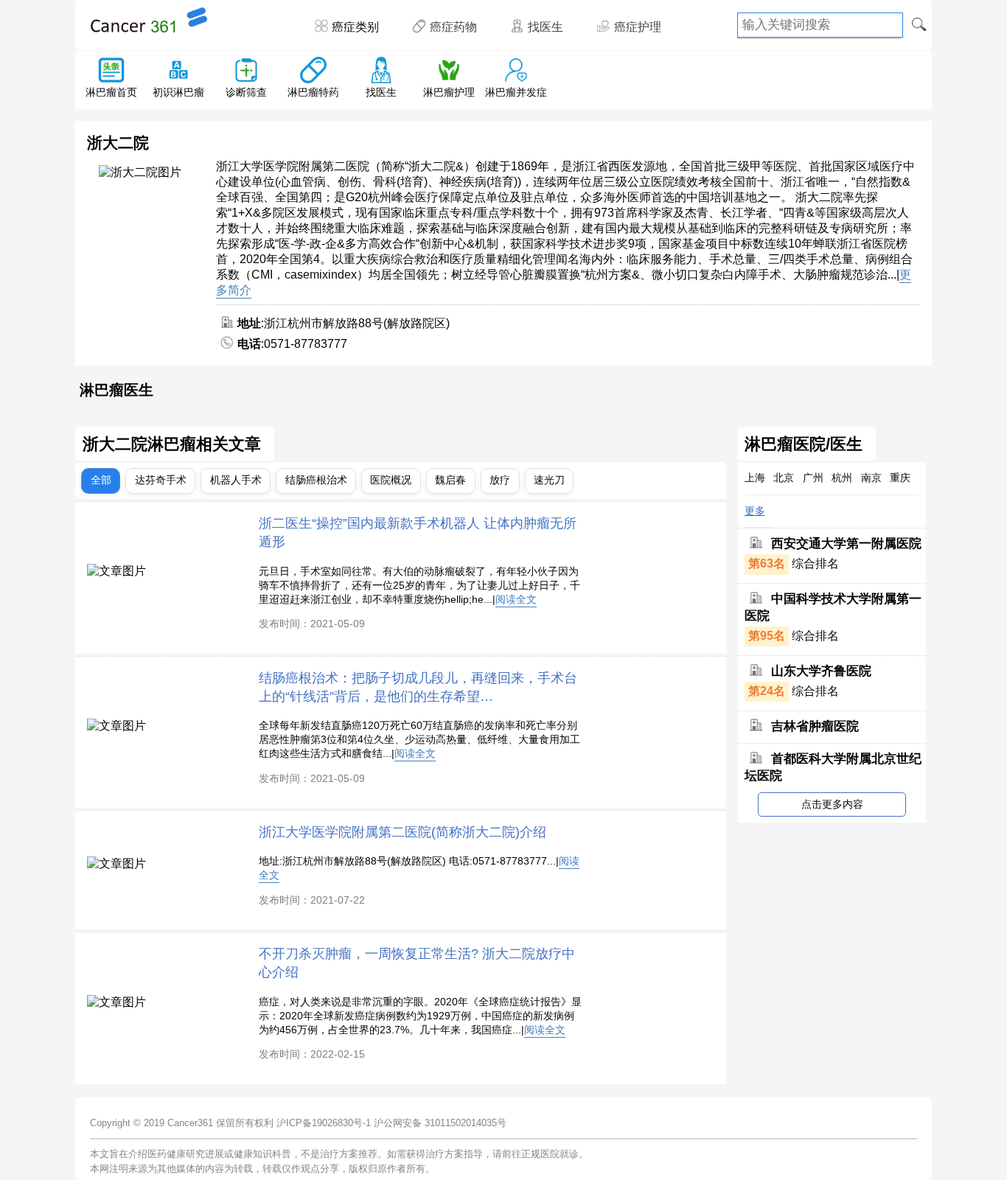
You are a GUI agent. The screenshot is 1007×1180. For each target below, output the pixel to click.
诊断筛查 (246, 92)
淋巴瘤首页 (111, 92)
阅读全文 (516, 599)
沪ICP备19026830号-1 (323, 1122)
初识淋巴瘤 (178, 92)
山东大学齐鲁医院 (821, 671)
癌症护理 (637, 27)
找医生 (545, 27)
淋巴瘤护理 (449, 92)
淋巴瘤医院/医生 (804, 444)
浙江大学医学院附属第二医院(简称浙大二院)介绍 (402, 831)
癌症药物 (453, 27)
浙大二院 (118, 142)
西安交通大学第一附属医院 (846, 544)
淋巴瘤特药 (313, 92)
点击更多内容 (832, 804)
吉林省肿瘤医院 (815, 726)
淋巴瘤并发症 (516, 92)
